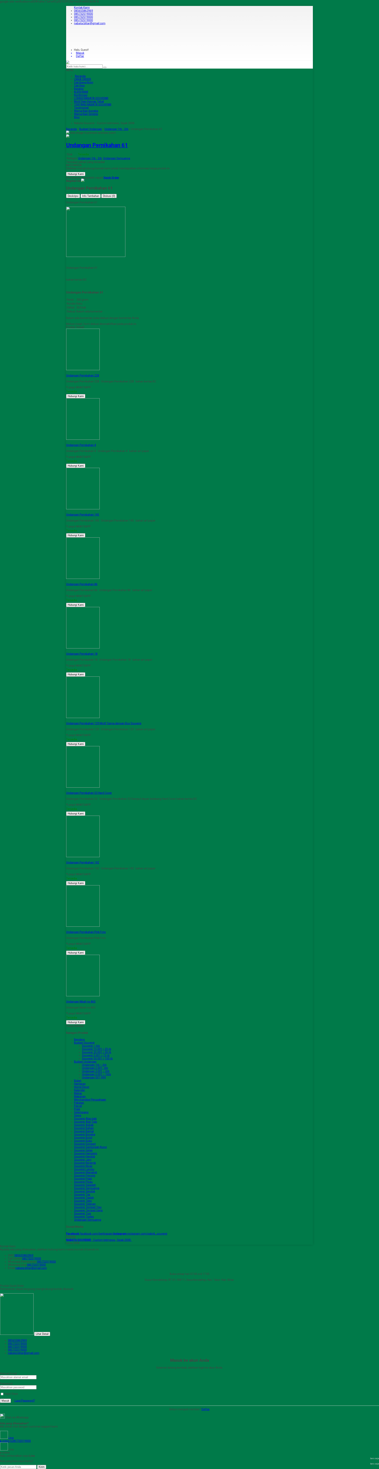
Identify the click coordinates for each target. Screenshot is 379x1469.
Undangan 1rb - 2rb (90, 158)
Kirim (42, 1466)
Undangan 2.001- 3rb (95, 1068)
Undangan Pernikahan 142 (82, 862)
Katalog (78, 88)
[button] (104, 67)
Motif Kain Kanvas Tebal (89, 101)
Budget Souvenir (84, 1042)
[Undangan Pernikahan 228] (83, 369)
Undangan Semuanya (116, 158)
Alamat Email (8, 1373)
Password (6, 1383)
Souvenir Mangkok (85, 1172)
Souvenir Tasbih (84, 1197)
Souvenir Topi (82, 1213)
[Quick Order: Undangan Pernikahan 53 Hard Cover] (66, 789)
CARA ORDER (82, 79)
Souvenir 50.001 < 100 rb (97, 1058)
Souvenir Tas (82, 1194)
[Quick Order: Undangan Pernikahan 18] (66, 650)
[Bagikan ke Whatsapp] (82, 180)
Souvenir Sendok (84, 1191)
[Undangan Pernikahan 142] (83, 856)
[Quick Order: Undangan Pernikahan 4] (66, 441)
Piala (77, 1109)
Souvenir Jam (82, 1159)
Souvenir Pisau (83, 1181)
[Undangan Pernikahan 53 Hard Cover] (83, 786)
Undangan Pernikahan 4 (81, 445)
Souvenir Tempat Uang (88, 1210)
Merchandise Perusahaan (90, 1099)
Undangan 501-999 (94, 1077)
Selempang (81, 1112)
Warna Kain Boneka (86, 110)
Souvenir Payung (84, 1175)
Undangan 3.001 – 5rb (95, 1071)
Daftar (206, 1409)
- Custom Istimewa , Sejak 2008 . (99, 1240)
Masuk (5, 1400)
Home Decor (81, 1087)
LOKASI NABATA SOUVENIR (91, 98)
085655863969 (83, 10)
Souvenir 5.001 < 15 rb (96, 1055)
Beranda (80, 76)
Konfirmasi (80, 95)
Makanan (80, 1096)
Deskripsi (73, 195)
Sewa (77, 1115)
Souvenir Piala (83, 1178)
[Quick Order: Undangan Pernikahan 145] (66, 511)
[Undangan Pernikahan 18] (83, 647)
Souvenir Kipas (83, 1166)
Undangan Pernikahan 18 (82, 653)
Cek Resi (79, 85)
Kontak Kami (82, 7)
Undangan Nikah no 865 (81, 1001)
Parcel (78, 1106)
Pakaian (79, 1102)
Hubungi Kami (76, 174)
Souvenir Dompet (85, 1143)
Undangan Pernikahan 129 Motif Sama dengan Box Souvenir (104, 723)
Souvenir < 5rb (91, 1045)
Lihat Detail (42, 1333)
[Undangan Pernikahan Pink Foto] (83, 925)
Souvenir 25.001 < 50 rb (96, 1052)
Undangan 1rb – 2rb (94, 1064)
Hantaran (80, 1083)
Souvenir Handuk (84, 1156)
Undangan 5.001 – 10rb (96, 1074)
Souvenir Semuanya (86, 1188)
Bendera (79, 1039)
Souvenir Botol (83, 1137)
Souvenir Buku (83, 1140)
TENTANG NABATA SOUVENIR (92, 104)
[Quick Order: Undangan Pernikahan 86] (66, 581)
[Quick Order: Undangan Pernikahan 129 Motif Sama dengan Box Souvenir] (66, 720)
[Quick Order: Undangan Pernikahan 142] (66, 859)
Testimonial (81, 107)
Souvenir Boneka (84, 1134)
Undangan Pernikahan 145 (82, 514)
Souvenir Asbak (84, 1125)
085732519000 (83, 13)
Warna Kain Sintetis (86, 114)
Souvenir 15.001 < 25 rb (96, 1049)
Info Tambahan (90, 195)
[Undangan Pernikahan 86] (83, 577)
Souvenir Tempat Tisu (87, 1207)
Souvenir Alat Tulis (85, 1121)
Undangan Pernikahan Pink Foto (86, 932)
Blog (77, 117)
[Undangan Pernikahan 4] (83, 438)
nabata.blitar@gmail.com (89, 23)
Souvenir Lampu (84, 1169)
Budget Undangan (85, 1061)
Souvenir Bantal (84, 1131)
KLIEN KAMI (81, 91)
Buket (77, 1080)
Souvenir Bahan (84, 1128)
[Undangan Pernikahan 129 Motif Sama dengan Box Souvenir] (83, 717)
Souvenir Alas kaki (85, 1118)
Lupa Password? (24, 1400)
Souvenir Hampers (85, 1153)
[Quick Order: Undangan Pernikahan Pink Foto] (66, 928)
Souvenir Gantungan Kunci (90, 1147)
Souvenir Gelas (83, 1150)
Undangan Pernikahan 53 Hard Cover (89, 792)
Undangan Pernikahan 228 (82, 375)
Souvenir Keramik (85, 1162)
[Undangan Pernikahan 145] (83, 508)
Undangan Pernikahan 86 (82, 584)
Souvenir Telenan (85, 1204)
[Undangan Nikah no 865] (83, 995)
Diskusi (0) (109, 195)
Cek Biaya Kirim (83, 82)
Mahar (78, 1093)
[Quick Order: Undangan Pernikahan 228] (66, 372)
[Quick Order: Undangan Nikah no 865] (66, 998)
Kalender (79, 1090)
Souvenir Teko (83, 1200)
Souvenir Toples (84, 1216)
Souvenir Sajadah (85, 1185)
